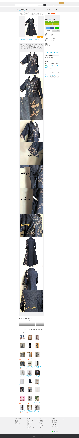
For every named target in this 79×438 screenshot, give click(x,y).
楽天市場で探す (31, 39)
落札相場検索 (16, 420)
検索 (45, 5)
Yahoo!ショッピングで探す (38, 39)
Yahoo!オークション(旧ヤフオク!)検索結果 (17, 423)
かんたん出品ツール (29, 422)
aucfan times (41, 420)
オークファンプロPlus (54, 420)
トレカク (41, 424)
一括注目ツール (29, 428)
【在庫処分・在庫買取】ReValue (56, 427)
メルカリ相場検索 (17, 424)
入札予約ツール (29, 424)
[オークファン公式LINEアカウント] (52, 431)
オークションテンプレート (30, 427)
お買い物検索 (16, 421)
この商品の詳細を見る (22, 10)
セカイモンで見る (52, 21)
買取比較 (41, 423)
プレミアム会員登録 (54, 422)
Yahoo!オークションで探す (24, 39)
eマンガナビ (41, 422)
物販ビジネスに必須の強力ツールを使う (53, 52)
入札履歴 (50, 19)
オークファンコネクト (30, 420)
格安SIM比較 (41, 421)
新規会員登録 (53, 421)
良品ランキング (41, 425)
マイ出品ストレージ (29, 423)
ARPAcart (28, 421)
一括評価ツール (29, 426)
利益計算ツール (29, 425)
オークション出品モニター (30, 429)
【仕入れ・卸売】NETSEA (55, 426)
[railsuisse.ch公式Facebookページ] (54, 431)
